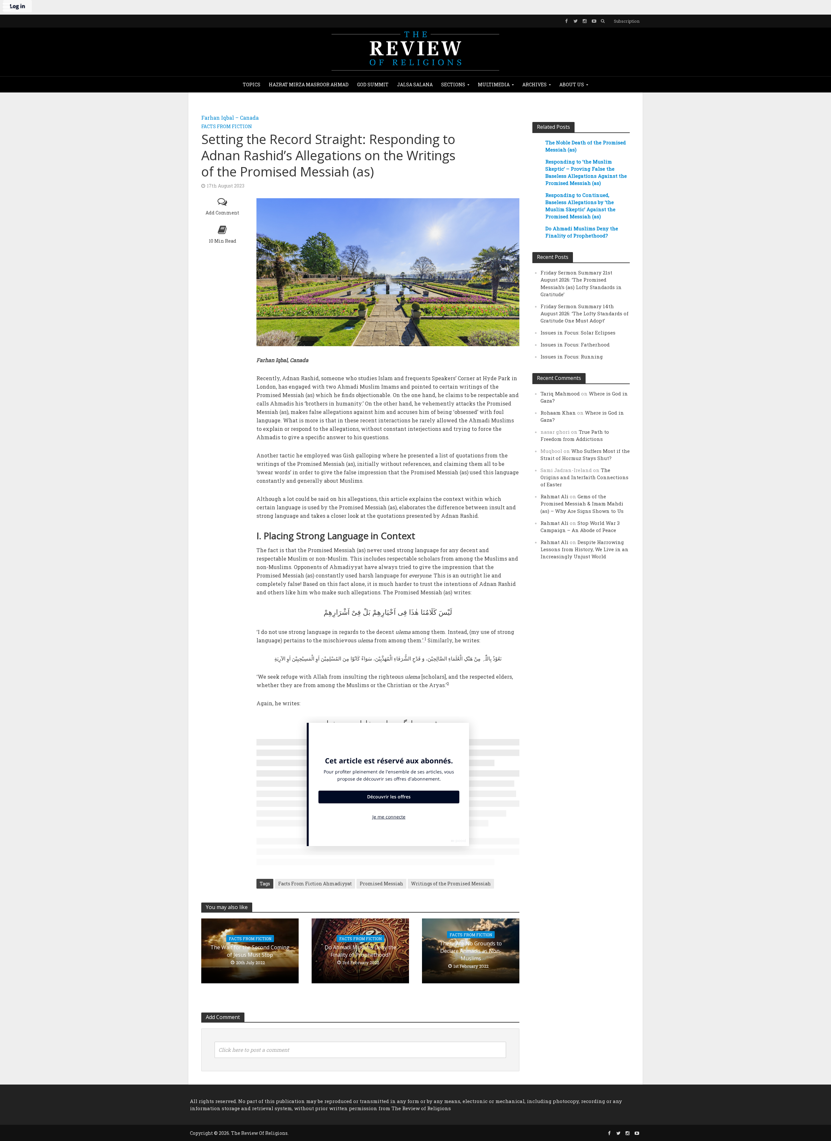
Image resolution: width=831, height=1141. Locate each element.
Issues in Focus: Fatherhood (575, 344)
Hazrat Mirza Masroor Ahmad (309, 84)
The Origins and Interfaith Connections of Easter (584, 477)
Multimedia (494, 84)
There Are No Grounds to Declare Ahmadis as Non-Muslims (471, 951)
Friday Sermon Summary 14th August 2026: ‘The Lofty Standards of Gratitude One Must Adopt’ (584, 313)
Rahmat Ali (554, 496)
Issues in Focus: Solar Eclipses (577, 332)
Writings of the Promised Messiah (451, 883)
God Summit (373, 84)
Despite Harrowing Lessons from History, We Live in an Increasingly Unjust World (584, 549)
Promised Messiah (381, 883)
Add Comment (222, 213)
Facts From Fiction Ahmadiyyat (315, 883)
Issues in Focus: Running (571, 356)
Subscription (626, 21)
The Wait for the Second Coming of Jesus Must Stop (250, 951)
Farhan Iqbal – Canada (230, 117)
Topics (251, 84)
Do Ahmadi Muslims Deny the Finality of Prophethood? (360, 951)
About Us (571, 84)
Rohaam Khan (558, 412)
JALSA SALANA (415, 84)
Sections (453, 84)
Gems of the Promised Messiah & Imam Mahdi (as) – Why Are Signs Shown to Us (582, 503)
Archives (534, 84)
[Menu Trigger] (6, 6)
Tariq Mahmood (560, 393)
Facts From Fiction (226, 126)
